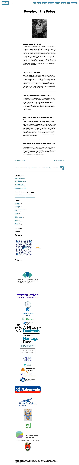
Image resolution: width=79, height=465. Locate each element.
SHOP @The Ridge (47, 167)
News (16, 219)
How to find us (74, 3)
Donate (68, 3)
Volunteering (17, 224)
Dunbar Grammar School (20, 209)
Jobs (16, 216)
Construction (17, 206)
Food (16, 210)
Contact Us (63, 3)
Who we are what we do (20, 178)
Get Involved (24, 167)
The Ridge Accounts (19, 184)
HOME (34, 3)
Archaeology (17, 203)
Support (44, 3)
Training (57, 3)
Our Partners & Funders (20, 185)
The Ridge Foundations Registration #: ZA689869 (25, 197)
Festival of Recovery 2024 (20, 188)
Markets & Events (18, 217)
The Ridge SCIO (18, 180)
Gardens (39, 3)
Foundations (50, 3)
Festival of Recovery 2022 (20, 187)
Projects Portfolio (32, 167)
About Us (17, 167)
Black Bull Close (18, 204)
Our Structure (18, 182)
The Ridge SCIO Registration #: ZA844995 (23, 194)
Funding (16, 213)
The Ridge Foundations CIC (20, 181)
